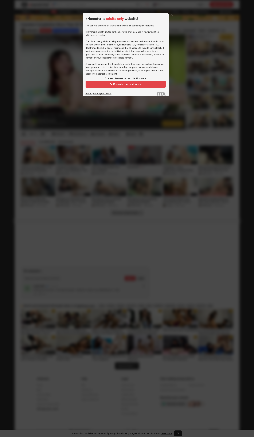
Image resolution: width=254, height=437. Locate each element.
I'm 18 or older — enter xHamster (126, 84)
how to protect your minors (99, 93)
